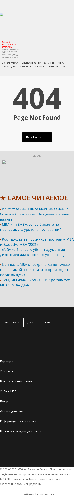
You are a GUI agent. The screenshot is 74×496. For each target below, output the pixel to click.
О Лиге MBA (8, 391)
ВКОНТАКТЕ (12, 322)
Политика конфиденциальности (20, 431)
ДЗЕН (30, 322)
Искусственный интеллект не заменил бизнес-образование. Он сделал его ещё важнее (34, 214)
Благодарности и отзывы (16, 381)
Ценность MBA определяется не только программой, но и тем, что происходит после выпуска (35, 269)
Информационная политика (18, 421)
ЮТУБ (46, 322)
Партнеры (6, 361)
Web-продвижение (12, 411)
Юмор (4, 401)
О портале (7, 371)
